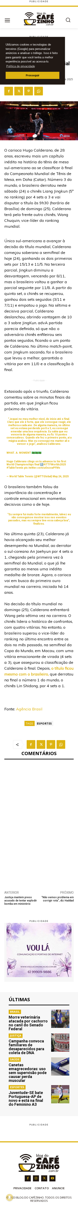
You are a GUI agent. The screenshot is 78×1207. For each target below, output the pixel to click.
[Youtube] (52, 1178)
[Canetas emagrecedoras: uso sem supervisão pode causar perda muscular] (60, 1066)
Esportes (44, 723)
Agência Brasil (29, 709)
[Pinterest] (28, 91)
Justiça (15, 1035)
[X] (18, 91)
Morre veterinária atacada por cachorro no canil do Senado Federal (28, 1023)
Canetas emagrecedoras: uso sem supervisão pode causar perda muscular (28, 1073)
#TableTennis (14, 467)
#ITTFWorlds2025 (54, 464)
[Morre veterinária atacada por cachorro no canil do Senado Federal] (60, 1019)
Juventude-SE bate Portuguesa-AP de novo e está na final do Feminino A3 (26, 1098)
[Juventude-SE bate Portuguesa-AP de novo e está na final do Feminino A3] (60, 1094)
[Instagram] (36, 1178)
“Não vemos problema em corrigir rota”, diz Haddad (57, 899)
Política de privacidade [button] (20, 66)
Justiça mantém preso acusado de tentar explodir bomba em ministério (20, 901)
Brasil (15, 1012)
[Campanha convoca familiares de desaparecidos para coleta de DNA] (60, 1043)
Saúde (15, 1059)
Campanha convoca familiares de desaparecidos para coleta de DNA (26, 1047)
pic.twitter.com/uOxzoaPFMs (42, 467)
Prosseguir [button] (32, 75)
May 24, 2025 (61, 476)
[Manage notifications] (9, 1197)
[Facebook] (8, 91)
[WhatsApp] (38, 91)
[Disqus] (39, 822)
